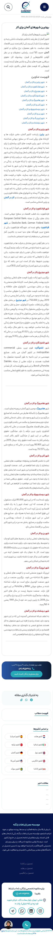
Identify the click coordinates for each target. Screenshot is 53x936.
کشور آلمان (15, 752)
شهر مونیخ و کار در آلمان (34, 91)
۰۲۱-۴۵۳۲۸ (25, 669)
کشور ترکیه (16, 744)
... (47, 789)
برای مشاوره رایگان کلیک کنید (26, 674)
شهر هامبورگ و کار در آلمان (33, 100)
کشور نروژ (39, 752)
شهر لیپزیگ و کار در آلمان (34, 118)
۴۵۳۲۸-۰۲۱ (24, 893)
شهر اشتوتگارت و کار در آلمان (33, 95)
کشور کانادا (38, 769)
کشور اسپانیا (15, 736)
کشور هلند (38, 736)
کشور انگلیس (37, 760)
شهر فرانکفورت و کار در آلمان (33, 86)
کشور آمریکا (15, 760)
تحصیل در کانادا (26, 863)
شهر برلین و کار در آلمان (35, 82)
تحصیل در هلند (26, 868)
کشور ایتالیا (38, 744)
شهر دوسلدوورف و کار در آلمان (32, 109)
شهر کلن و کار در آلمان (35, 105)
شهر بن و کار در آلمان (36, 114)
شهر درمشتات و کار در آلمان (33, 123)
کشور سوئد (15, 769)
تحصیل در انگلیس (26, 873)
